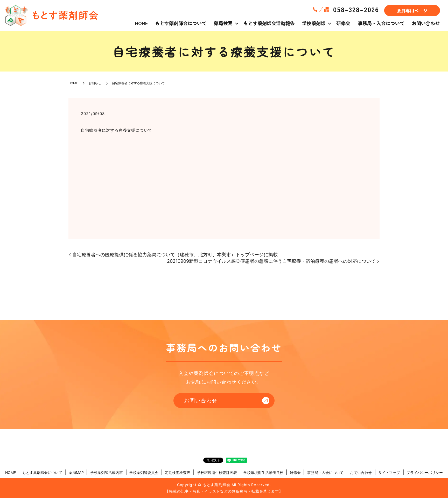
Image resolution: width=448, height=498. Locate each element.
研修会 (343, 23)
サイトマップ (389, 472)
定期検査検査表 (177, 472)
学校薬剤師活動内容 (106, 472)
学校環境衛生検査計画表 (217, 472)
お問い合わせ (426, 23)
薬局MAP (76, 472)
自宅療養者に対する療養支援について (116, 130)
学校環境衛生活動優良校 (263, 472)
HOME (141, 23)
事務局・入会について (381, 23)
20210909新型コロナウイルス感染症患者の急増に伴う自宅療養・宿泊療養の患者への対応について (271, 261)
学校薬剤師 (313, 23)
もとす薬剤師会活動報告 (269, 23)
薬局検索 (223, 23)
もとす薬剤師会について (180, 23)
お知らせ (95, 83)
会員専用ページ (412, 10)
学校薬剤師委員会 (143, 472)
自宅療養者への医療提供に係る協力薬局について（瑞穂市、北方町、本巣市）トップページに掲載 (175, 254)
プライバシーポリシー (425, 472)
